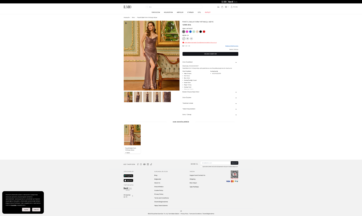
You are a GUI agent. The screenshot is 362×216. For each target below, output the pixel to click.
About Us (157, 183)
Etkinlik (190, 12)
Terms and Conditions (161, 198)
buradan (14, 205)
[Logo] (127, 6)
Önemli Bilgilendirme (161, 202)
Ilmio (133, 17)
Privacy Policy (158, 194)
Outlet (208, 12)
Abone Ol (234, 163)
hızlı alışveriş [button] (132, 141)
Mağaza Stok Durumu (231, 46)
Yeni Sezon (155, 12)
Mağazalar (157, 179)
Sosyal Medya (158, 186)
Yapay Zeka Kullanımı (161, 205)
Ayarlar (26, 209)
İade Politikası (194, 187)
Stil (199, 12)
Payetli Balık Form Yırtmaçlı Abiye (147, 17)
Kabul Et (36, 209)
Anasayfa (127, 17)
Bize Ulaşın (193, 183)
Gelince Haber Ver (210, 54)
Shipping (192, 179)
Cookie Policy (158, 190)
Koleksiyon (168, 12)
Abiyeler (180, 12)
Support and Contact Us (197, 175)
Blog (155, 175)
